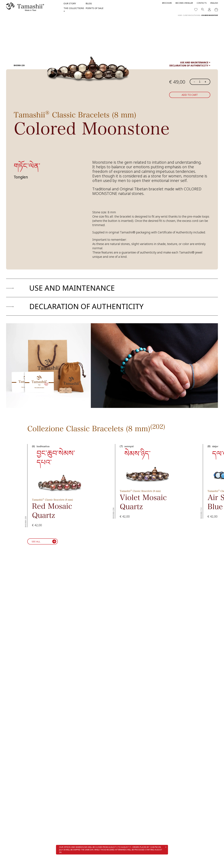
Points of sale (94, 8)
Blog (89, 3)
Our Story (70, 3)
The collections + (74, 10)
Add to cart (190, 95)
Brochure (167, 3)
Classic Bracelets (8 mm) (191, 15)
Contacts (202, 3)
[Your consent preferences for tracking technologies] (219, 851)
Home (180, 15)
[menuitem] (214, 3)
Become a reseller (184, 3)
